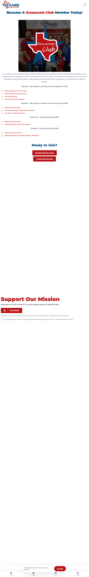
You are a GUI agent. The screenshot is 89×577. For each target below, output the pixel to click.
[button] (84, 5)
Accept (60, 569)
